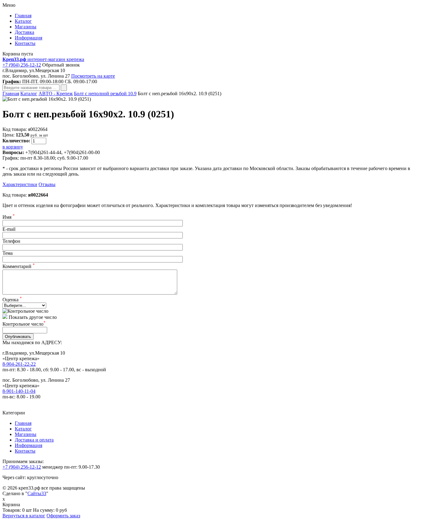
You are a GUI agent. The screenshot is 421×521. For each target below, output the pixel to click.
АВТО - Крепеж (56, 93)
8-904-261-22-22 (19, 364)
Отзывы (47, 184)
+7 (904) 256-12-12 (21, 64)
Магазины (25, 26)
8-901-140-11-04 (18, 391)
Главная (23, 15)
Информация (28, 37)
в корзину (12, 146)
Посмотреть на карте (93, 76)
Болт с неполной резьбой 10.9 (105, 93)
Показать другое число (33, 317)
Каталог (23, 21)
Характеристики (19, 184)
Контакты (25, 43)
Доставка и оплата (34, 439)
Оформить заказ (63, 515)
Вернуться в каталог (23, 515)
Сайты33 (36, 493)
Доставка (24, 32)
